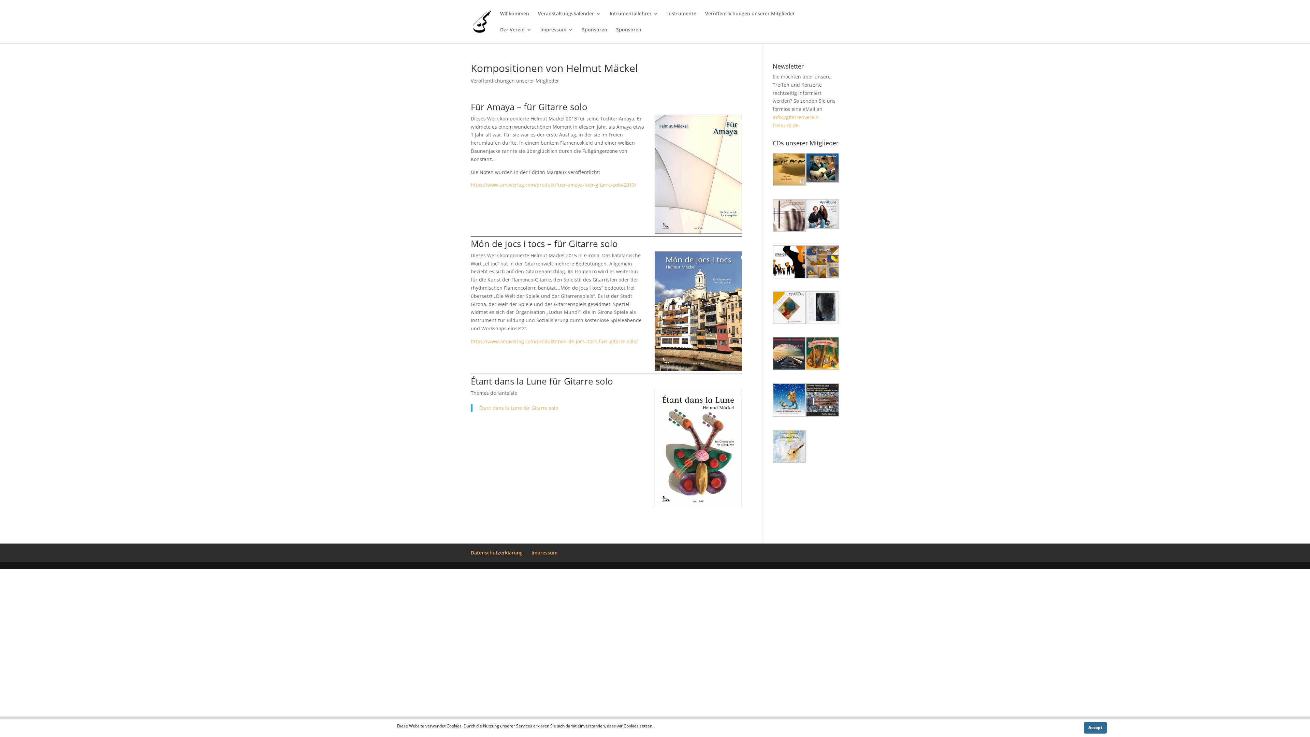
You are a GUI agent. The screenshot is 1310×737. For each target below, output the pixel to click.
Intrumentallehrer (631, 14)
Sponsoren (594, 30)
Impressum (553, 30)
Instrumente (681, 14)
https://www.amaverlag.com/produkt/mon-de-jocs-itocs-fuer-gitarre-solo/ (554, 341)
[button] (789, 170)
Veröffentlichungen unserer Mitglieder (750, 14)
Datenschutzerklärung (497, 552)
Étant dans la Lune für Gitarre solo (518, 408)
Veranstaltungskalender (566, 14)
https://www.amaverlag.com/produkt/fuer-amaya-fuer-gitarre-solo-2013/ (553, 185)
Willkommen (514, 14)
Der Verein (512, 30)
